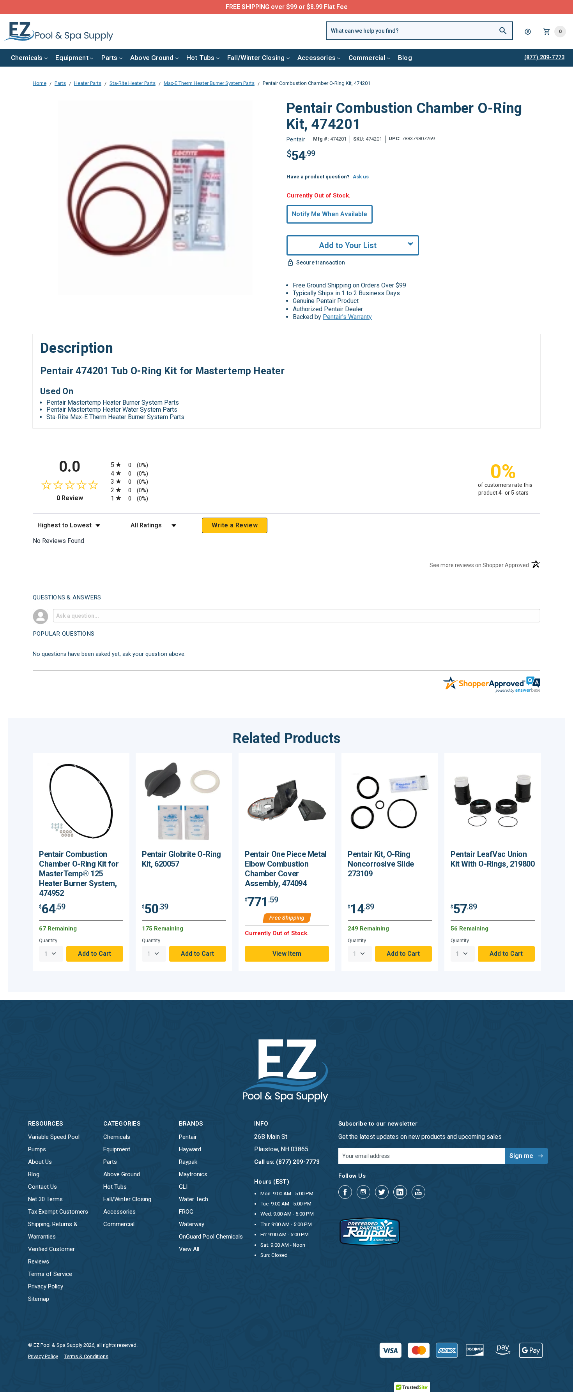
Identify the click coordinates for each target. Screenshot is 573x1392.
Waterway (191, 1224)
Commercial (367, 58)
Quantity (48, 940)
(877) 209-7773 (315, 7)
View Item (286, 953)
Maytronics (193, 1174)
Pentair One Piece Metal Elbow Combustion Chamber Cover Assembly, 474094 (286, 868)
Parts (109, 58)
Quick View (81, 804)
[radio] (286, 464)
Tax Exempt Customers (58, 1211)
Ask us (361, 177)
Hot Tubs (200, 58)
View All (189, 1249)
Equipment (71, 58)
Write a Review (235, 525)
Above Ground (151, 58)
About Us (40, 1161)
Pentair (188, 1136)
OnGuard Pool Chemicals (211, 1236)
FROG (186, 1211)
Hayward (190, 1149)
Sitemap (38, 1298)
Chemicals (27, 58)
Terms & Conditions (86, 1356)
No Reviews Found (58, 540)
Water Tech (193, 1199)
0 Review (82, 498)
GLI (183, 1186)
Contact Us (42, 1186)
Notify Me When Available (329, 214)
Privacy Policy (45, 1286)
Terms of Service (50, 1273)
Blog (405, 58)
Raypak (188, 1161)
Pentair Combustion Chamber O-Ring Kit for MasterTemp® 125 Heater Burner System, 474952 (78, 873)
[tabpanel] (81, 862)
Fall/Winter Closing (256, 58)
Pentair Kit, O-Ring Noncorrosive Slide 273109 (381, 863)
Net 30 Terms (45, 1199)
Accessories (316, 58)
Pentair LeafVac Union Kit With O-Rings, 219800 (492, 859)
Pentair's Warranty (347, 317)
